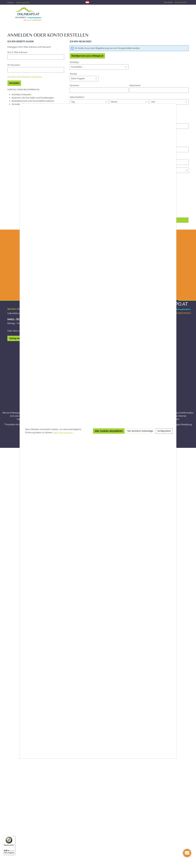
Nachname (136, 85)
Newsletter (168, 2)
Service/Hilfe (180, 2)
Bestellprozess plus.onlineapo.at (87, 56)
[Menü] (13, 836)
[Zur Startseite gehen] (28, 14)
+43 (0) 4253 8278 (22, 2)
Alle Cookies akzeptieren (109, 431)
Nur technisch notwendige (140, 431)
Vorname (75, 85)
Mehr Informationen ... (63, 432)
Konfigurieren (164, 431)
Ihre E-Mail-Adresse (17, 52)
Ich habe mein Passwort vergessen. (24, 76)
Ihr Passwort (14, 65)
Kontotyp (75, 62)
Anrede (73, 74)
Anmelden (14, 83)
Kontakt (10, 2)
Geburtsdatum (77, 97)
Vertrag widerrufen (18, 338)
